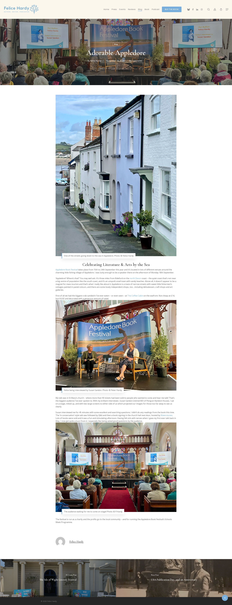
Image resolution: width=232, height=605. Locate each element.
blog (116, 44)
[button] (227, 9)
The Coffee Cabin (135, 295)
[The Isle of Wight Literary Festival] (58, 578)
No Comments (135, 60)
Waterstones (166, 415)
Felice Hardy (95, 60)
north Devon (135, 278)
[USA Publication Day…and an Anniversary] (174, 578)
